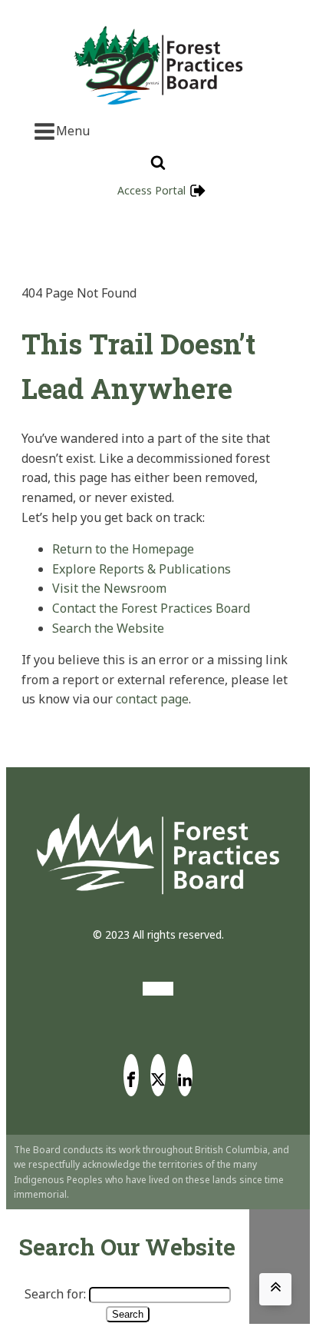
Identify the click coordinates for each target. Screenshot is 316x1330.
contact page (152, 698)
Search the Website (108, 628)
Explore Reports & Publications (141, 568)
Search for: (55, 1293)
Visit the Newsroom (109, 588)
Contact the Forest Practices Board (151, 608)
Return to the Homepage (123, 548)
